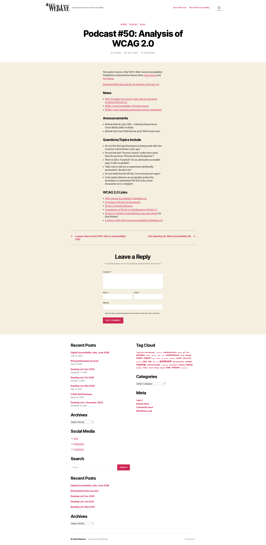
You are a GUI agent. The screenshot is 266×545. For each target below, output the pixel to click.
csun (182, 355)
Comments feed (144, 407)
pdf (157, 362)
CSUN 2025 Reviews (81, 394)
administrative (169, 352)
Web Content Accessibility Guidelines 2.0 (126, 198)
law (150, 361)
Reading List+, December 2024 (87, 402)
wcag (142, 24)
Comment (107, 272)
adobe (180, 352)
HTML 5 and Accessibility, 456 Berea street (127, 106)
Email (136, 293)
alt (184, 352)
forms (158, 358)
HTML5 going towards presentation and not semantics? (133, 109)
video (145, 368)
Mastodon (79, 444)
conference (172, 355)
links (154, 362)
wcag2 (162, 368)
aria (187, 352)
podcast (133, 24)
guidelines (172, 358)
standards (173, 365)
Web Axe (82, 539)
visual (151, 368)
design (188, 355)
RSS (76, 438)
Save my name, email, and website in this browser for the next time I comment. (132, 313)
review (188, 361)
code (158, 355)
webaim (176, 367)
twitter (189, 364)
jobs (145, 361)
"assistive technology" (145, 352)
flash (153, 358)
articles (140, 355)
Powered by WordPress (98, 539)
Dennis (118, 53)
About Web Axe (180, 7)
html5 (179, 358)
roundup (141, 364)
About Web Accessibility (199, 7)
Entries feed (142, 404)
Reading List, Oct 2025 (82, 377)
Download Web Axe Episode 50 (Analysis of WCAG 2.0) (131, 84)
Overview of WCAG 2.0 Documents (122, 202)
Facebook (79, 449)
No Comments (149, 53)
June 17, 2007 (132, 53)
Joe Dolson (108, 78)
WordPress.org (144, 411)
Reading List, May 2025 (83, 386)
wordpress (184, 368)
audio (148, 355)
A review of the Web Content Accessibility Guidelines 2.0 (134, 220)
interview (187, 358)
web (168, 367)
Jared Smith (150, 75)
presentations (178, 362)
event (139, 358)
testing (181, 365)
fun (162, 358)
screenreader (153, 365)
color (162, 355)
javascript (138, 362)
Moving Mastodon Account (85, 361)
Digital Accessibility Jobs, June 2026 (90, 352)
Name (106, 293)
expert (124, 24)
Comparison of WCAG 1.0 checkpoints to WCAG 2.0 (131, 209)
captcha (153, 355)
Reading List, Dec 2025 (82, 369)
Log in (139, 400)
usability (139, 368)
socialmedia (164, 365)
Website (106, 303)
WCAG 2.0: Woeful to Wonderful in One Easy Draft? (131, 213)
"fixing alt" (159, 352)
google (166, 358)
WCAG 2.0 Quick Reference (119, 206)
